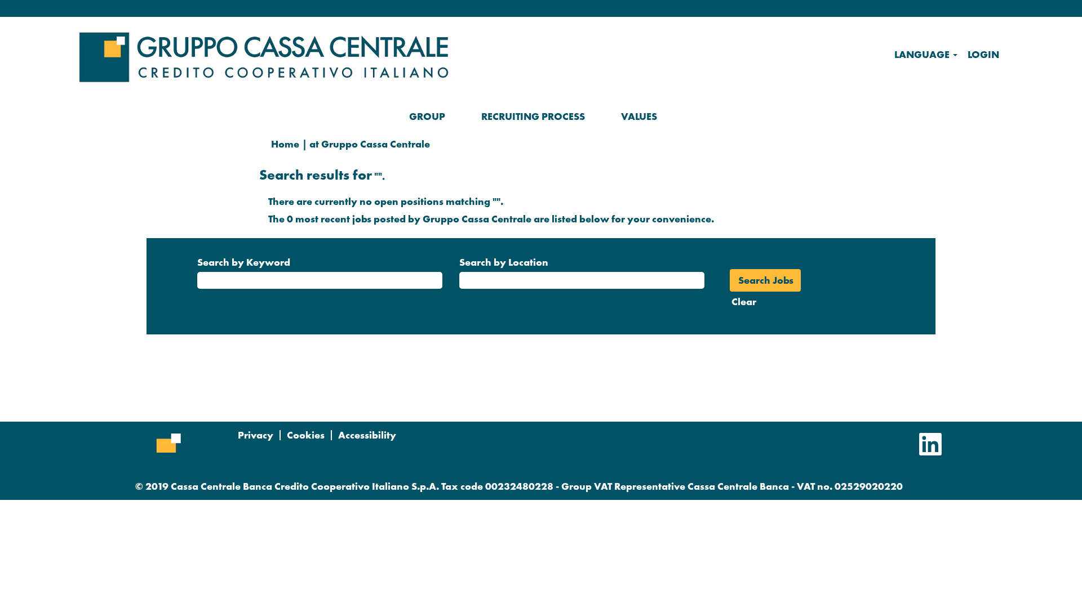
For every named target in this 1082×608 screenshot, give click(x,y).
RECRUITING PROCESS (533, 116)
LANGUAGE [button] (923, 54)
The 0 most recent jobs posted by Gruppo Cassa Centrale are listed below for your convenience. (491, 218)
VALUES (639, 116)
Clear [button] (743, 301)
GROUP (427, 116)
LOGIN (983, 54)
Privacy (255, 434)
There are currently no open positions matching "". (385, 201)
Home (285, 143)
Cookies (306, 434)
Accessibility (367, 434)
